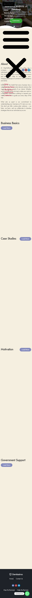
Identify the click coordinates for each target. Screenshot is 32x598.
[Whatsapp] (27, 593)
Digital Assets (8, 18)
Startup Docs (8, 16)
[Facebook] (23, 70)
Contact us (7, 21)
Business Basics (9, 13)
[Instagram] (26, 70)
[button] (16, 54)
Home (6, 10)
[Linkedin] (29, 70)
